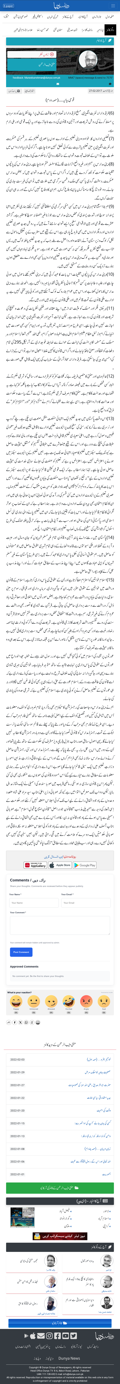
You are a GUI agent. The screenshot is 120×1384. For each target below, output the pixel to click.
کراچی (106, 1226)
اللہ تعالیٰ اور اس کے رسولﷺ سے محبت (60, 1162)
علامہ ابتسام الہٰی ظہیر (23, 30)
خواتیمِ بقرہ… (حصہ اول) (60, 1060)
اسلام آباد (103, 1218)
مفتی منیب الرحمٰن (47, 65)
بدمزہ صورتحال (87, 1261)
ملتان (67, 1226)
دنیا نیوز (49, 1358)
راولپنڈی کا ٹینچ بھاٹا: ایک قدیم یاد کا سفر (80, 1282)
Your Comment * (18, 912)
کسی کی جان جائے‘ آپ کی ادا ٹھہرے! (60, 1123)
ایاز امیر (100, 30)
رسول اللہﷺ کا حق (28, 1304)
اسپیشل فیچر (37, 17)
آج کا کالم (101, 41)
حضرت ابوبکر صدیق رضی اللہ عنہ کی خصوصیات (60, 1085)
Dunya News (69, 1358)
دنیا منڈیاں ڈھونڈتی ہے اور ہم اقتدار (80, 1303)
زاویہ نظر (44, 54)
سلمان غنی (58, 30)
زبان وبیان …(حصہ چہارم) (60, 1149)
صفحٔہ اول (109, 17)
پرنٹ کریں (13, 91)
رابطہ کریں (93, 1347)
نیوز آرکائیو (76, 1347)
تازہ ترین (96, 17)
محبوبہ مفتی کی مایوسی (29, 1261)
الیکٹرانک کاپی (29, 90)
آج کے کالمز (68, 17)
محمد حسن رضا (43, 30)
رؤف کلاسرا (87, 30)
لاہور (106, 1211)
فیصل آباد (64, 1211)
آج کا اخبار (83, 17)
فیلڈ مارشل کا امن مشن (27, 1282)
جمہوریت (60, 1174)
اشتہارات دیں (23, 1347)
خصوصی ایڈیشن (20, 17)
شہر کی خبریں (52, 17)
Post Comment (21, 952)
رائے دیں (60, 1347)
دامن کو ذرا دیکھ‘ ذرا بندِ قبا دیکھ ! (60, 1136)
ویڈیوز (37, 1358)
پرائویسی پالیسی (43, 1347)
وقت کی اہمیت (60, 1111)
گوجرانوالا (65, 1218)
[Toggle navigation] (113, 6)
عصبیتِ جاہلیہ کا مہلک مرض (60, 1072)
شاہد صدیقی (72, 30)
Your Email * (67, 894)
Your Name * (15, 894)
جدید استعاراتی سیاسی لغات (60, 1098)
